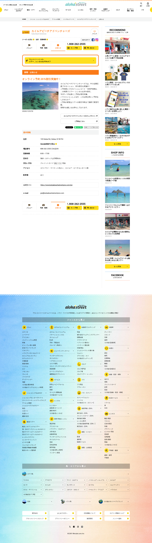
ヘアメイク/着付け (83, 342)
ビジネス (112, 413)
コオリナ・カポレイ (73, 489)
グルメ (29, 327)
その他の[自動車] (109, 342)
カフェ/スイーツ (27, 358)
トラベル (107, 403)
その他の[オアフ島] (29, 494)
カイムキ (48, 485)
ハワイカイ (113, 489)
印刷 (105, 426)
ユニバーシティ (115, 485)
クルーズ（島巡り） (56, 345)
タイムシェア (54, 337)
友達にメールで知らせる (91, 127)
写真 (78, 332)
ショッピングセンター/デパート (32, 398)
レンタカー (53, 405)
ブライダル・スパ (83, 356)
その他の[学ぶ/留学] (56, 450)
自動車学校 (53, 434)
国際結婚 (80, 337)
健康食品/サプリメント (57, 374)
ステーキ (25, 332)
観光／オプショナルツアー (31, 426)
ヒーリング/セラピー (56, 371)
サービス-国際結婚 (56, 392)
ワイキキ (26, 480)
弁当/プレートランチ (29, 348)
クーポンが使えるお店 (10, 5)
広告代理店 (108, 423)
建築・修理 (108, 455)
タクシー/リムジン (83, 397)
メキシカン (25, 371)
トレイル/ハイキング (29, 445)
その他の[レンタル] (56, 413)
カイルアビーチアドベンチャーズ (51, 31)
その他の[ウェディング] (84, 358)
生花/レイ (25, 413)
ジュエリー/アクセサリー (30, 405)
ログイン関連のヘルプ (117, 513)
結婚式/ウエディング (88, 327)
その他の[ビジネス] (110, 445)
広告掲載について (89, 513)
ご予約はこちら (80, 121)
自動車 (111, 327)
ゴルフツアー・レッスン (85, 374)
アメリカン (25, 337)
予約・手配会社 (55, 342)
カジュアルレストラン (29, 356)
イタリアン (25, 350)
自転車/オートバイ (56, 408)
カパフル (91, 485)
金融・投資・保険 (115, 374)
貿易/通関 (107, 439)
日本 (28, 501)
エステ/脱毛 (53, 363)
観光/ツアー (31, 422)
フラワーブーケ (82, 340)
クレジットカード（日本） (85, 416)
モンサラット (71, 485)
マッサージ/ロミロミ (56, 355)
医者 (78, 437)
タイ (23, 369)
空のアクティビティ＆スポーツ (32, 434)
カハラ (25, 485)
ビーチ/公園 (26, 442)
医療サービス (81, 442)
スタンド (107, 335)
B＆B (51, 340)
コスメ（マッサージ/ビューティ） (61, 366)
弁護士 (111, 348)
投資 (105, 390)
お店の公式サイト (89, 39)
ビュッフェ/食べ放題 (29, 345)
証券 (105, 387)
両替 (51, 390)
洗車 (105, 337)
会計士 (106, 379)
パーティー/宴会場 (83, 345)
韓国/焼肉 (25, 363)
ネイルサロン (54, 358)
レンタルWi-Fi (81, 421)
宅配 (23, 382)
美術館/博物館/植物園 (29, 447)
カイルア (113, 480)
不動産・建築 (113, 450)
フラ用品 (80, 384)
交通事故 (107, 358)
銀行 (51, 387)
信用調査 (107, 437)
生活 (105, 408)
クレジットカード (110, 384)
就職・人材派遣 (87, 447)
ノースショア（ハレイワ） (97, 480)
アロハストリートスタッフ (35, 518)
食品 (23, 408)
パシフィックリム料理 (29, 340)
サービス (57, 380)
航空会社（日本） (83, 426)
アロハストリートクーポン (40, 60)
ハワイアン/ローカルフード (31, 353)
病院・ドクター (87, 432)
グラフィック (108, 429)
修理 (105, 340)
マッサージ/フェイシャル (58, 437)
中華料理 (25, 361)
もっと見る (117, 144)
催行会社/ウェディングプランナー (88, 335)
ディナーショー (27, 379)
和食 (23, 342)
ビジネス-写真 (109, 431)
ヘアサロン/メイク (56, 361)
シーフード (25, 335)
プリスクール (54, 426)
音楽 (51, 442)
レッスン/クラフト (28, 437)
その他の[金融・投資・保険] (113, 392)
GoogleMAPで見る (47, 144)
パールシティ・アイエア (96, 489)
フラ (83, 380)
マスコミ (107, 421)
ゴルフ (84, 364)
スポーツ (25, 411)
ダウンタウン (49, 489)
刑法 (105, 366)
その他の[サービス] (56, 395)
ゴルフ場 (80, 371)
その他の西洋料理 (28, 384)
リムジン (80, 353)
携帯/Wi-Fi (53, 410)
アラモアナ (48, 480)
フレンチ (25, 374)
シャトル (80, 400)
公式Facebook (93, 39)
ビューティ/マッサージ (61, 351)
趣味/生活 (25, 416)
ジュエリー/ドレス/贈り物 (85, 350)
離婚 (105, 363)
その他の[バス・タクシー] (85, 403)
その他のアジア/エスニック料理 (32, 387)
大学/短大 (53, 431)
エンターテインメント (29, 440)
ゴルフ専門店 (81, 369)
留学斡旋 (52, 447)
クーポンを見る (27, 39)
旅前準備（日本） (87, 408)
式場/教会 (80, 348)
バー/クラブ (26, 377)
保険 (105, 382)
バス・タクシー (87, 392)
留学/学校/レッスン (60, 419)
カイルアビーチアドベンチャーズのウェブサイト (80, 116)
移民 (105, 355)
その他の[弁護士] (109, 369)
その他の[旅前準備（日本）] (86, 423)
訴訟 (105, 353)
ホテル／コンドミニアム (58, 332)
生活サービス (113, 398)
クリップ (94, 34)
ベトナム (25, 366)
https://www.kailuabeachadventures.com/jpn (56, 185)
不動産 (106, 458)
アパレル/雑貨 (27, 403)
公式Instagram (96, 39)
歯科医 (79, 439)
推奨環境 (90, 518)
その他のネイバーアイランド (113, 501)
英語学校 (52, 423)
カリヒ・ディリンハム (30, 489)
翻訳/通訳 (107, 418)
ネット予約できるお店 (26, 5)
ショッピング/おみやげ (34, 393)
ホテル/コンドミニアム (61, 327)
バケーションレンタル (57, 335)
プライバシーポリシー (62, 518)
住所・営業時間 (41, 39)
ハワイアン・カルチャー (58, 429)
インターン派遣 (55, 452)
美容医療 (52, 369)
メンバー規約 (117, 518)
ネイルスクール (55, 439)
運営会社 (35, 513)
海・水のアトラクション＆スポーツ (33, 429)
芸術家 (106, 434)
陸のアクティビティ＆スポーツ (32, 432)
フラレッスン (81, 387)
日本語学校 (53, 445)
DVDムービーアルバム (57, 384)
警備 (105, 442)
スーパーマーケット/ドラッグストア (34, 400)
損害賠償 (107, 361)
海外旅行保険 (81, 418)
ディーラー (108, 332)
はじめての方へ (62, 513)
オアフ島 (30, 474)
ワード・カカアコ (72, 480)
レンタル (57, 400)
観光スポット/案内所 (29, 450)
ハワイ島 (68, 501)
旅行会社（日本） (83, 413)
